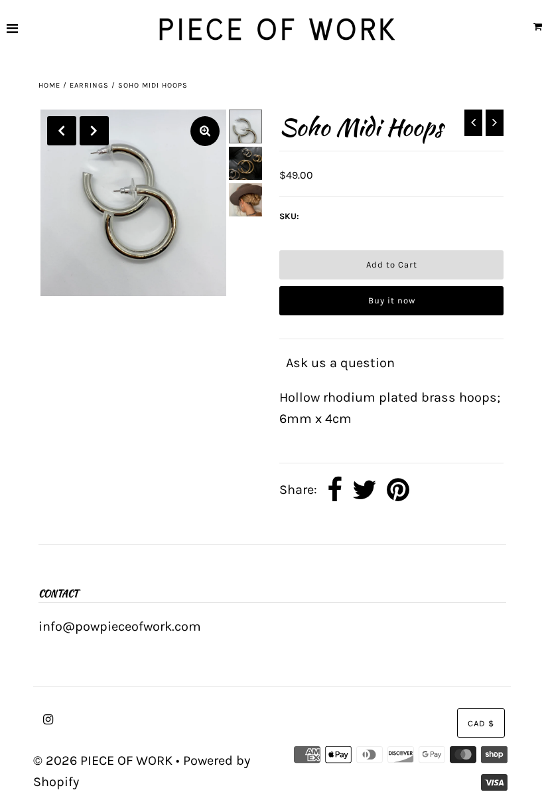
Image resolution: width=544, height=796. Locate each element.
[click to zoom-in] (205, 131)
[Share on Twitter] (364, 491)
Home (49, 85)
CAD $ (481, 723)
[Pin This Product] (398, 491)
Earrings (89, 85)
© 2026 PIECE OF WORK (102, 760)
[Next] (94, 130)
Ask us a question (340, 362)
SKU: (289, 216)
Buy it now (391, 300)
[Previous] (61, 130)
